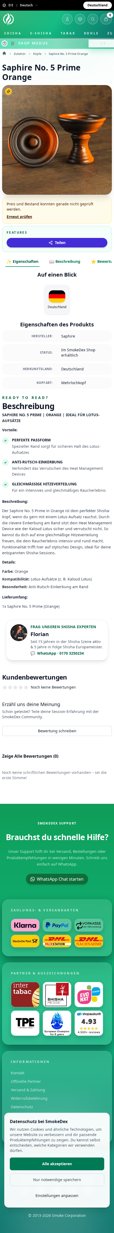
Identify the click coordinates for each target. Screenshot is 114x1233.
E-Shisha (41, 33)
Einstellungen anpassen (57, 1195)
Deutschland (97, 5)
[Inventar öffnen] (80, 19)
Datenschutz (22, 1106)
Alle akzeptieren (57, 1163)
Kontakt (17, 1072)
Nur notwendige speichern (57, 1179)
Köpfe (37, 54)
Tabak (68, 33)
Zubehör (20, 54)
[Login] (67, 19)
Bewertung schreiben (57, 730)
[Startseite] (8, 19)
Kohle (91, 33)
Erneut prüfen (19, 216)
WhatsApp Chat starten (60, 879)
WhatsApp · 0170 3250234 (57, 653)
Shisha (13, 33)
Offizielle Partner (26, 1081)
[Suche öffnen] (92, 19)
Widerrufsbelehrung (29, 1098)
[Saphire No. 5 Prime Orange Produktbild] (57, 140)
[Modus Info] (4, 43)
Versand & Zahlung (28, 1089)
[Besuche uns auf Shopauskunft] (89, 1023)
